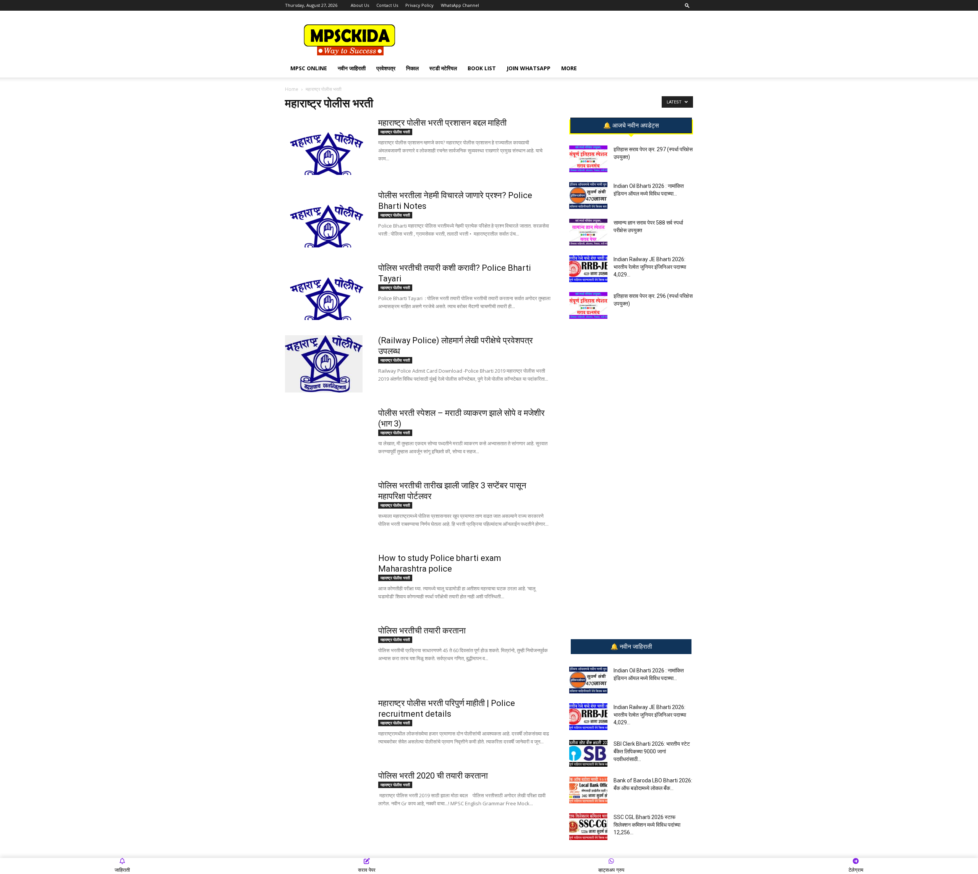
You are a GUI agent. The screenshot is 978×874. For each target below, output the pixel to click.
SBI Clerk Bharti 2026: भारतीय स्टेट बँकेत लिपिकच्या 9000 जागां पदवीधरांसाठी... (652, 751)
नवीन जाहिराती (352, 68)
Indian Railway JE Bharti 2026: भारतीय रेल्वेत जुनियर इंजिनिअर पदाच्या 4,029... (650, 267)
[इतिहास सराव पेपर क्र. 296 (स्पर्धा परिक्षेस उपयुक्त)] (588, 305)
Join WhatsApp (529, 68)
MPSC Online (308, 68)
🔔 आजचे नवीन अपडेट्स (631, 126)
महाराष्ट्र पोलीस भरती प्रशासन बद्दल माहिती (442, 123)
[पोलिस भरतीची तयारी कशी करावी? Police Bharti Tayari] (326, 291)
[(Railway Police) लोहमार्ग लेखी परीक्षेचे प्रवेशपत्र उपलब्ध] (324, 364)
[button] (687, 5)
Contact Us (387, 5)
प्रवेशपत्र (385, 68)
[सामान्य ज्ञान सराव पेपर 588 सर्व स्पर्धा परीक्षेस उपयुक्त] (588, 232)
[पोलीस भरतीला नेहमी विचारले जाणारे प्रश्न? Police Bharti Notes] (326, 218)
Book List (482, 68)
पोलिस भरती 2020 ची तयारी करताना (433, 775)
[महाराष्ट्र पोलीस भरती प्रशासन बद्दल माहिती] (326, 146)
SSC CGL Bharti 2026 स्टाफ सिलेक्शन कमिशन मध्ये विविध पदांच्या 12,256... (647, 824)
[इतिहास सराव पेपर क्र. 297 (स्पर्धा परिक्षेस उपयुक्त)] (588, 158)
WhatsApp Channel (460, 5)
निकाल (412, 68)
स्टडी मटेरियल (443, 68)
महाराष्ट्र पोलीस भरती (395, 131)
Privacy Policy (419, 5)
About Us (360, 5)
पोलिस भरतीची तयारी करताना (422, 630)
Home (291, 89)
